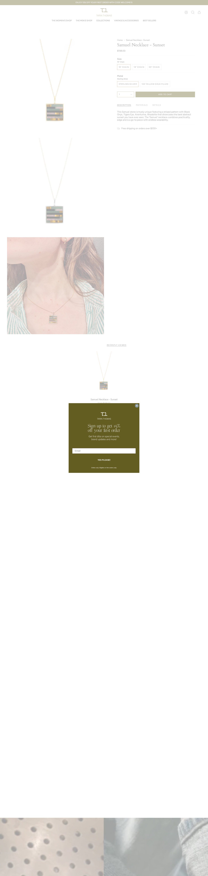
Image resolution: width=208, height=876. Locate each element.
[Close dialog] (136, 405)
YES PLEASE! (104, 460)
